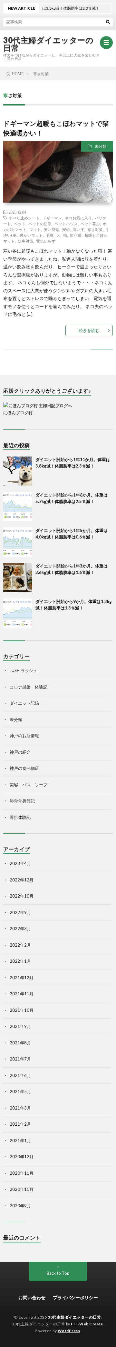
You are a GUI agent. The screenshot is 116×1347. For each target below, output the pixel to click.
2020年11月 (22, 1173)
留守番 (76, 235)
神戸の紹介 (20, 752)
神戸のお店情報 (24, 735)
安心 (66, 229)
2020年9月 (20, 1205)
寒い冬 (78, 229)
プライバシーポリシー (75, 1297)
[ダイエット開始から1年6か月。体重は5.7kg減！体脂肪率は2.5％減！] (17, 506)
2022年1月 (20, 961)
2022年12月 (22, 879)
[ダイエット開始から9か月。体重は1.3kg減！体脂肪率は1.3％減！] (17, 613)
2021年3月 (20, 1108)
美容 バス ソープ (28, 784)
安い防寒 (51, 229)
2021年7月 (20, 1058)
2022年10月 (22, 896)
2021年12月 (22, 977)
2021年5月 (20, 1091)
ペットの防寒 (40, 224)
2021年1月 (20, 1140)
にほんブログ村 (18, 412)
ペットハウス (66, 224)
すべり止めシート (24, 218)
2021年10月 (22, 1010)
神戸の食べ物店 (24, 768)
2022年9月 (20, 912)
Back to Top (58, 1273)
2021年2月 (20, 1124)
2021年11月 (22, 993)
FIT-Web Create (87, 1324)
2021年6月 (20, 1075)
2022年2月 (20, 945)
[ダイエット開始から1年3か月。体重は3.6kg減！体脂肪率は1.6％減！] (17, 577)
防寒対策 (25, 241)
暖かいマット (31, 235)
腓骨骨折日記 (22, 800)
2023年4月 (20, 863)
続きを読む (89, 330)
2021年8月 (20, 1042)
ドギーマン (52, 218)
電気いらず (45, 241)
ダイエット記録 (24, 703)
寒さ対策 (95, 229)
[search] (108, 21)
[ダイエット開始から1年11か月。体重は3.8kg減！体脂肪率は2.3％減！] (17, 471)
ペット (19, 224)
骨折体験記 (20, 817)
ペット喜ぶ (90, 224)
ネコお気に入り (78, 218)
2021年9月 (20, 1026)
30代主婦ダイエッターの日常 (48, 44)
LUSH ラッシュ (23, 670)
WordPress (69, 1330)
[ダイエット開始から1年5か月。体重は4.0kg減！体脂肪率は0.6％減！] (17, 542)
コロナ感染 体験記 (28, 686)
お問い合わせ (31, 1297)
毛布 (49, 235)
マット (35, 229)
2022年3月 (20, 928)
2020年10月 (22, 1189)
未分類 (100, 146)
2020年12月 (22, 1156)
